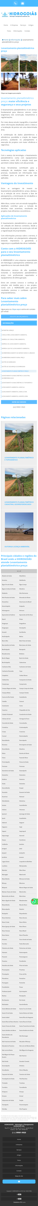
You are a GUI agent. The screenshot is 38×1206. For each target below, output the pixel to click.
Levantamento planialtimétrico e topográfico (17, 383)
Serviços (23, 25)
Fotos (9, 31)
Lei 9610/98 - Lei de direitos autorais (19, 1120)
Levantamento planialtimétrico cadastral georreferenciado (16, 377)
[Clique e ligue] (15, 3)
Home (6, 25)
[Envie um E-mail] (22, 3)
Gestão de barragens (9, 362)
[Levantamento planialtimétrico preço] (10, 63)
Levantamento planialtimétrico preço (15, 371)
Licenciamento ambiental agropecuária (15, 396)
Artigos (30, 25)
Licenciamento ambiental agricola (13, 387)
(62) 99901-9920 (19, 407)
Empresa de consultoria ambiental (13, 339)
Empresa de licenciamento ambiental (14, 344)
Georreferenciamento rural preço (13, 357)
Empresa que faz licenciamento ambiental (15, 348)
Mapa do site (19, 1176)
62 (20, 1133)
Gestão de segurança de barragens (13, 366)
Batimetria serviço (8, 330)
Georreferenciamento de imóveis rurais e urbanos (18, 353)
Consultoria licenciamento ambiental (14, 335)
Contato (27, 31)
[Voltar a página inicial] (19, 13)
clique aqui (16, 309)
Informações (17, 31)
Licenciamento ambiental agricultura (14, 392)
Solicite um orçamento (19, 317)
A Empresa (14, 25)
